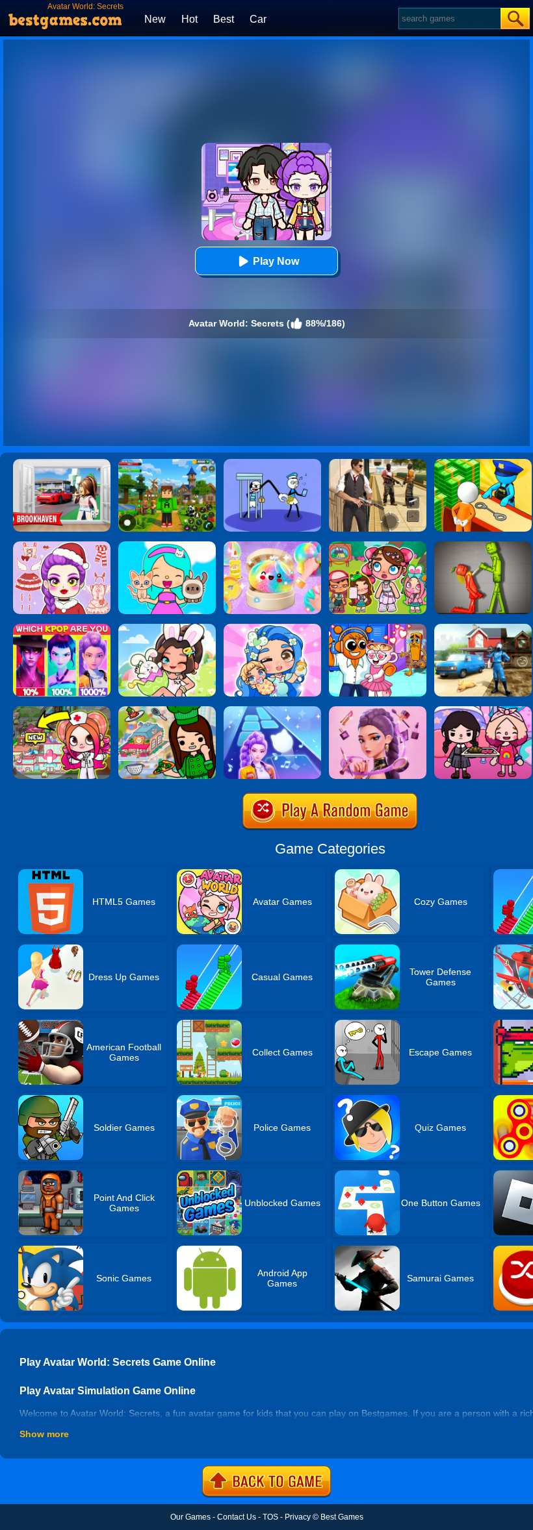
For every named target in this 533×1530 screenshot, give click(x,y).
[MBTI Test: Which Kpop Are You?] (61, 628)
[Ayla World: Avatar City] (272, 628)
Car (258, 19)
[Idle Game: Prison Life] (483, 463)
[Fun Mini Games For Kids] (377, 628)
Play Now (276, 261)
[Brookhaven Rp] (61, 463)
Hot (189, 19)
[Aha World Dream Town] (167, 628)
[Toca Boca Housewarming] (483, 710)
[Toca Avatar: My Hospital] (61, 710)
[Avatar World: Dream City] (377, 545)
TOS (270, 1517)
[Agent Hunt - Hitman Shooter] (377, 463)
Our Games (190, 1517)
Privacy (298, 1517)
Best (223, 19)
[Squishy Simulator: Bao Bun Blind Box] (272, 545)
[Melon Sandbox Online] (483, 545)
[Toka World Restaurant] (167, 710)
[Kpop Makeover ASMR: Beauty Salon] (377, 710)
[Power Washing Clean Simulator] (483, 628)
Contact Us (236, 1517)
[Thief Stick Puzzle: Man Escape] (272, 463)
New (155, 19)
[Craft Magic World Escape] (167, 463)
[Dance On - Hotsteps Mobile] (272, 710)
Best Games (341, 1517)
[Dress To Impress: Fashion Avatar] (61, 545)
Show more (44, 1434)
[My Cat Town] (167, 545)
